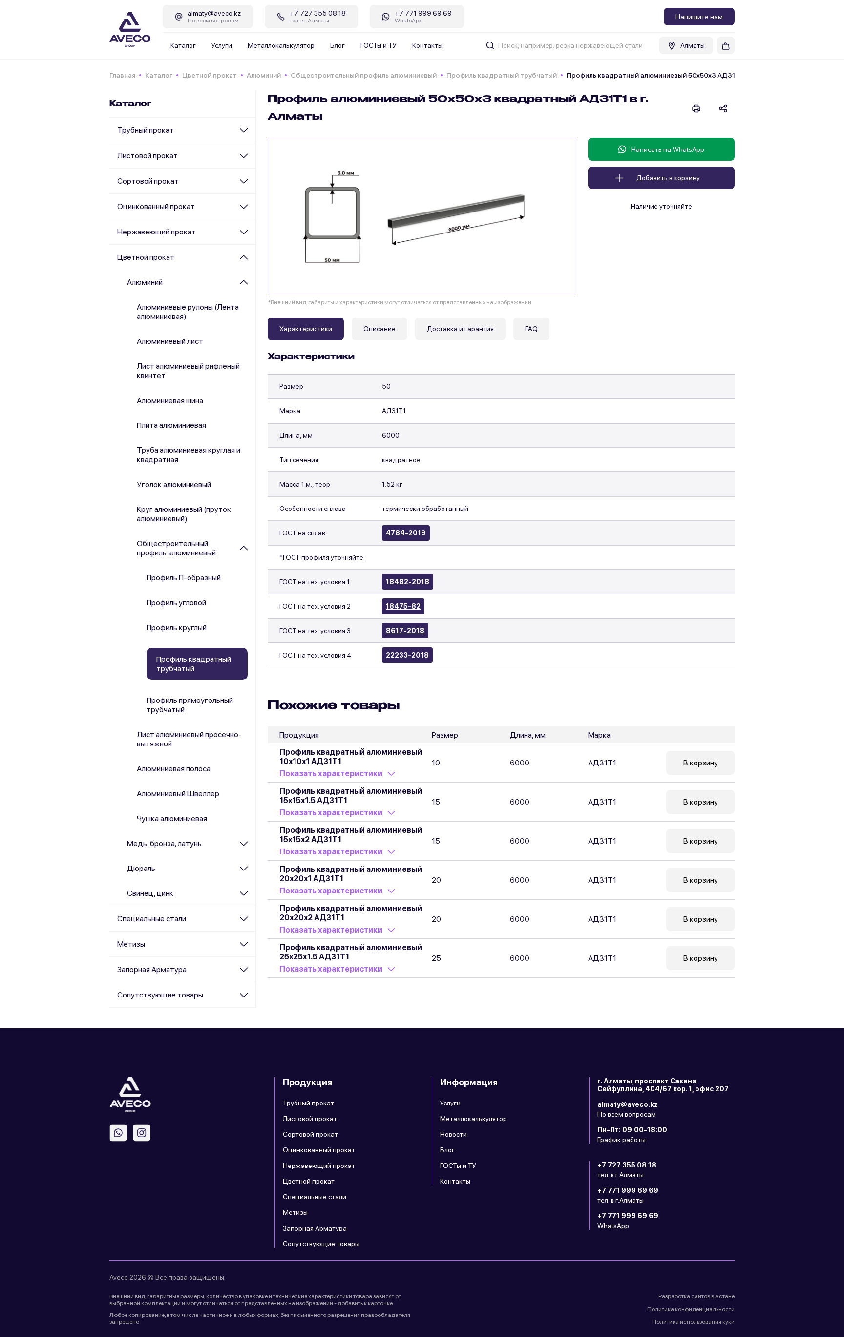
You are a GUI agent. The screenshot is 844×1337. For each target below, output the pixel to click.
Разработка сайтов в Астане (696, 1296)
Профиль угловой (176, 602)
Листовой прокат (147, 155)
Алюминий (264, 75)
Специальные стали (151, 918)
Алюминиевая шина (170, 400)
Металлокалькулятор (281, 45)
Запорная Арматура (152, 969)
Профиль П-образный (184, 577)
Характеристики (305, 329)
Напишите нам (699, 17)
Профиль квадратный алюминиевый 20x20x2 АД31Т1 (350, 913)
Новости (453, 1134)
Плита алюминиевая (171, 425)
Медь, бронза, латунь (164, 843)
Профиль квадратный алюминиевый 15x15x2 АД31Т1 (350, 835)
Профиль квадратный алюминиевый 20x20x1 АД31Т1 (350, 874)
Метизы (131, 944)
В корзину (700, 762)
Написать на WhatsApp (667, 149)
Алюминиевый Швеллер (178, 793)
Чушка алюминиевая (172, 818)
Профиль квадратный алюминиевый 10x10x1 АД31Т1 (350, 756)
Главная (122, 75)
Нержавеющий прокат (156, 231)
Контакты (427, 45)
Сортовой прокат (148, 181)
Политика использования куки (693, 1321)
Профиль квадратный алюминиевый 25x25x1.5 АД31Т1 (350, 952)
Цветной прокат (209, 75)
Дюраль (141, 868)
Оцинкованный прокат (156, 206)
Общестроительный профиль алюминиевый (364, 75)
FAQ (531, 329)
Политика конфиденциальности (691, 1309)
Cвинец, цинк (150, 893)
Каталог (183, 45)
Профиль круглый (177, 627)
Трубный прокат (145, 130)
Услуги (221, 45)
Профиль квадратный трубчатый (501, 75)
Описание (379, 329)
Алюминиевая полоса (174, 768)
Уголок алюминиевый (174, 484)
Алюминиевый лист (170, 341)
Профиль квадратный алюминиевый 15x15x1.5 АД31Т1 (350, 795)
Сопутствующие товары (160, 994)
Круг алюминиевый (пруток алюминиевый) (184, 514)
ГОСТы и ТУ (378, 45)
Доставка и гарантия (460, 329)
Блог (337, 45)
